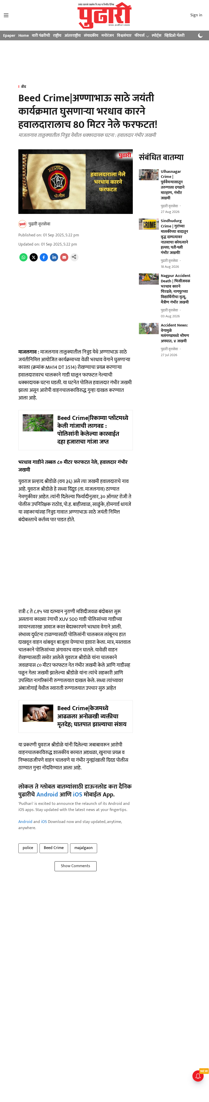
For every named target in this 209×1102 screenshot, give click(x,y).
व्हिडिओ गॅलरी (174, 35)
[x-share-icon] (34, 260)
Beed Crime (54, 847)
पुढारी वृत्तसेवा (39, 224)
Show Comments (75, 866)
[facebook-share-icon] (44, 260)
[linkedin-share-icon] (54, 260)
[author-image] (22, 224)
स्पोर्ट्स (156, 35)
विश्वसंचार (124, 35)
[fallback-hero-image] (149, 174)
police (28, 847)
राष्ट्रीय (57, 35)
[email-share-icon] (64, 260)
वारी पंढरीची (41, 35)
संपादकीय (91, 35)
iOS (77, 795)
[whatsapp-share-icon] (23, 260)
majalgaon (83, 847)
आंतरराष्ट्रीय (72, 35)
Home (23, 35)
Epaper (9, 35)
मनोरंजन (107, 35)
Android (47, 795)
